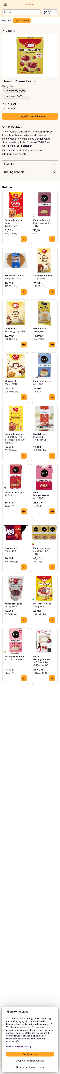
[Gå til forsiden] (30, 4)
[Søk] (5, 12)
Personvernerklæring (18, 1046)
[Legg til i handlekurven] (24, 239)
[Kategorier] (5, 5)
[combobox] (23, 12)
